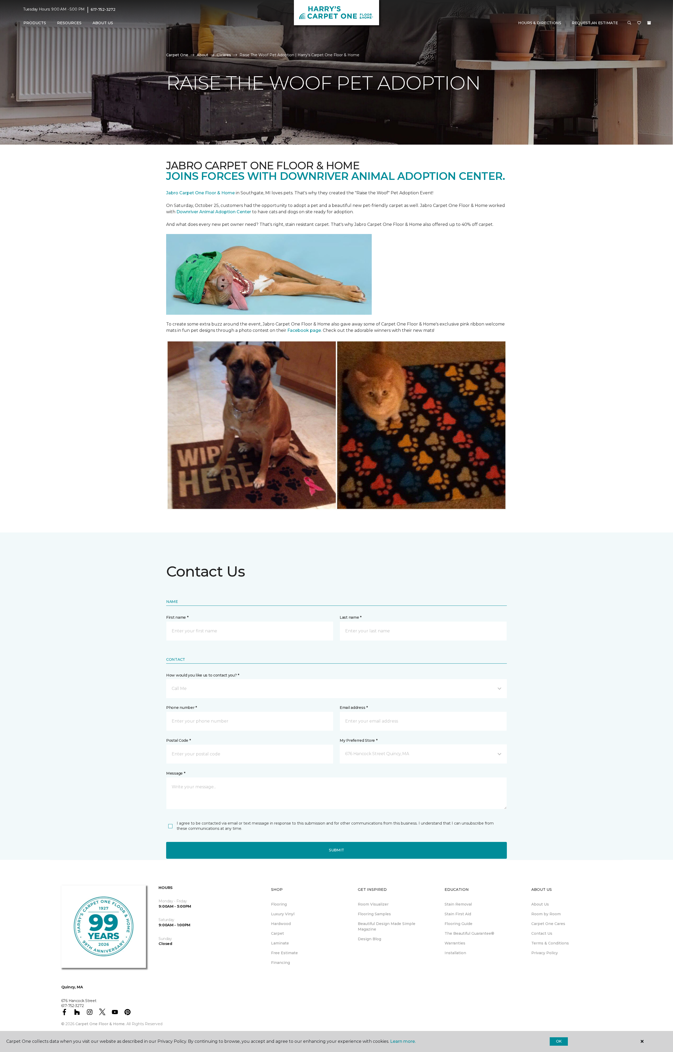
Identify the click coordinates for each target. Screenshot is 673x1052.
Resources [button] (69, 23)
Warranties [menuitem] (455, 943)
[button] (629, 23)
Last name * (350, 617)
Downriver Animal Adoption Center (214, 211)
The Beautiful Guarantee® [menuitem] (469, 933)
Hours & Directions (539, 23)
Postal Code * (178, 740)
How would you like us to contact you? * (202, 675)
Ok (559, 1041)
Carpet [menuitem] (277, 933)
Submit (336, 850)
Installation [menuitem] (455, 953)
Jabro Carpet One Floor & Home (200, 192)
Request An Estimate (595, 23)
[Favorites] (639, 23)
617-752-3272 (103, 9)
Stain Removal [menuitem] (458, 904)
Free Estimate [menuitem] (284, 953)
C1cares (224, 55)
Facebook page (304, 330)
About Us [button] (103, 23)
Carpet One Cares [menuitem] (548, 923)
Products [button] (34, 23)
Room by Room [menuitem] (546, 914)
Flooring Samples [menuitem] (374, 914)
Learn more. (403, 1041)
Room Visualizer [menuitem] (373, 904)
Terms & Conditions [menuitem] (550, 943)
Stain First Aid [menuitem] (458, 914)
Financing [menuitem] (280, 962)
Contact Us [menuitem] (541, 933)
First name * (177, 617)
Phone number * (181, 707)
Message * (175, 773)
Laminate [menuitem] (280, 943)
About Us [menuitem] (540, 904)
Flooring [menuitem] (279, 904)
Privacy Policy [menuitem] (544, 953)
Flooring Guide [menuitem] (458, 923)
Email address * (354, 707)
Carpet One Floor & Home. (100, 1023)
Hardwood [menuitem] (281, 923)
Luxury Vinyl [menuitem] (282, 914)
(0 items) (649, 23)
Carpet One (177, 55)
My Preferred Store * (358, 740)
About (202, 55)
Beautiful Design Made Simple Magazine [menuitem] (386, 926)
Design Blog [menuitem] (369, 939)
